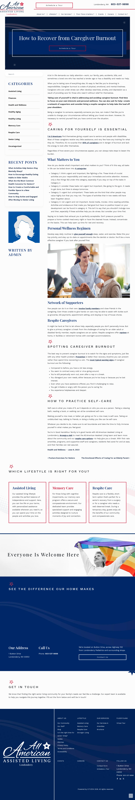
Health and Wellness (17, 105)
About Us (40, 14)
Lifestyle (52, 14)
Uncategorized (14, 146)
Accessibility (62, 752)
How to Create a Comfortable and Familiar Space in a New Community (23, 190)
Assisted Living (15, 91)
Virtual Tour (121, 723)
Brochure (100, 729)
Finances (12, 98)
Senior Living (14, 139)
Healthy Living (14, 119)
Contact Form (102, 766)
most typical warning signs (102, 360)
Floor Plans (122, 718)
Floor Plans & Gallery (84, 14)
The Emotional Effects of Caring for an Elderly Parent (105, 458)
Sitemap (60, 742)
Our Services (66, 14)
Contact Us (122, 14)
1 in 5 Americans (55, 136)
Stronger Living (83, 733)
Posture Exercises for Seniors (61, 458)
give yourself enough (83, 234)
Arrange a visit (66, 435)
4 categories (80, 168)
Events (101, 14)
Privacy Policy (62, 745)
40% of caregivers (90, 143)
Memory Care (14, 126)
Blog (59, 729)
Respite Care (14, 132)
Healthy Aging (14, 112)
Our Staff (61, 726)
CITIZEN (90, 789)
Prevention (80, 357)
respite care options (84, 438)
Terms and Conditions (65, 748)
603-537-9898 (120, 4)
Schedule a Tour (54, 5)
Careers (111, 14)
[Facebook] (117, 778)
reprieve (123, 333)
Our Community (63, 723)
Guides (60, 739)
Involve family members (89, 308)
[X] (123, 778)
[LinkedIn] (120, 778)
